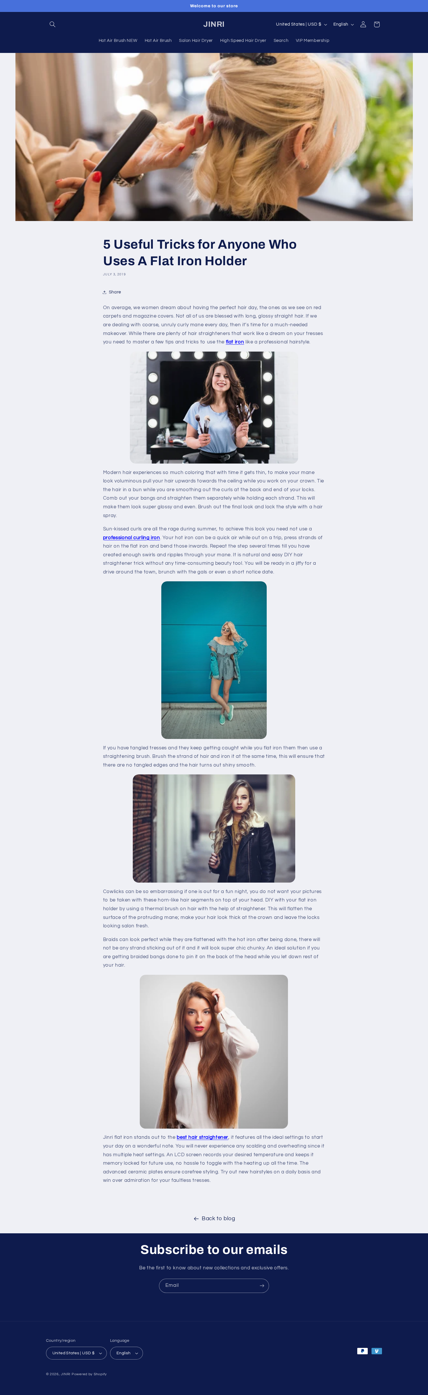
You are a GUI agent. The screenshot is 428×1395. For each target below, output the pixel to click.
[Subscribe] (262, 1286)
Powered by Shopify (89, 1374)
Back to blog (218, 1218)
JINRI (65, 1374)
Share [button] (115, 292)
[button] (52, 24)
